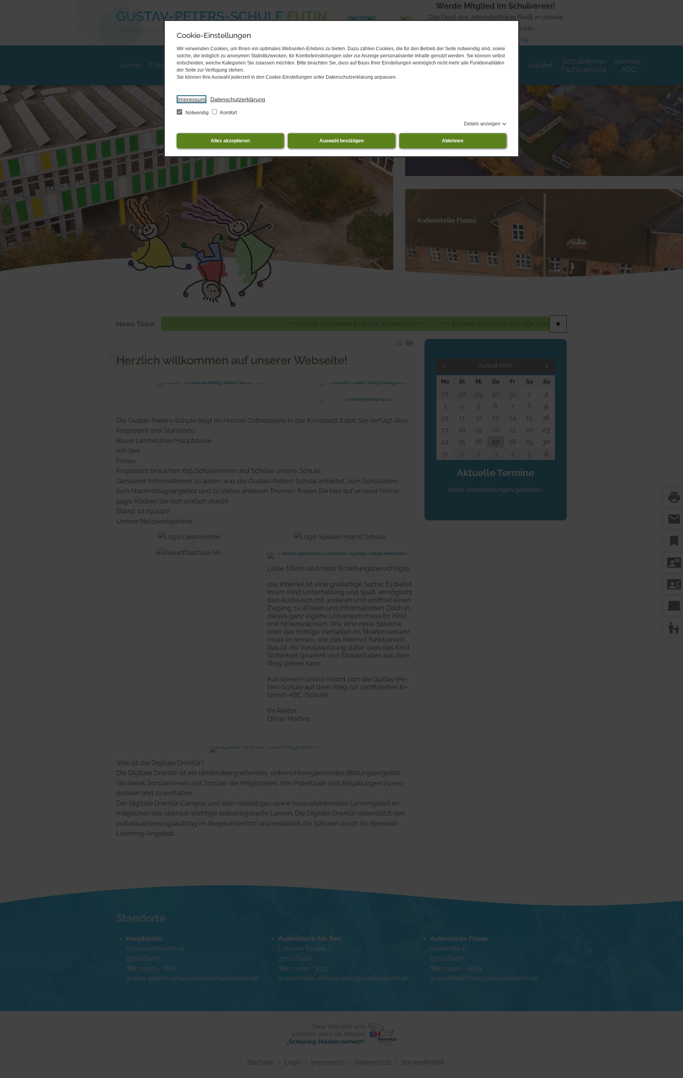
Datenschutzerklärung (237, 99)
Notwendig (197, 112)
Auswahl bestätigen (341, 141)
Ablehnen (452, 141)
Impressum (191, 99)
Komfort (228, 112)
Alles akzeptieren (230, 141)
